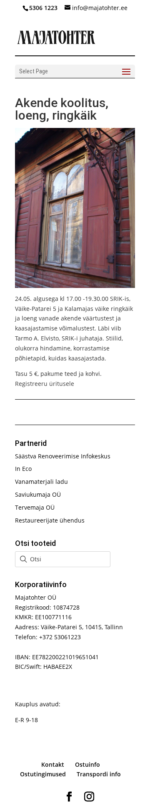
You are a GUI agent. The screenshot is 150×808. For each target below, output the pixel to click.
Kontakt (52, 764)
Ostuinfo (87, 764)
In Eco (23, 469)
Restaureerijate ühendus (50, 520)
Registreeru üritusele (44, 384)
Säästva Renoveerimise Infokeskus (62, 456)
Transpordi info (99, 774)
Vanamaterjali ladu (41, 481)
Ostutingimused (43, 774)
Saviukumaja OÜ (38, 494)
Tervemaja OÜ (35, 507)
